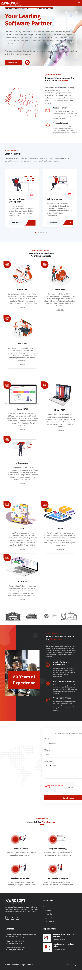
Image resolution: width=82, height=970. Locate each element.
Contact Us (50, 922)
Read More (15, 222)
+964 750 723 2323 (16, 943)
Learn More (12, 63)
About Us (49, 918)
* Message (48, 762)
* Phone (47, 750)
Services (49, 910)
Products (49, 906)
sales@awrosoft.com (17, 947)
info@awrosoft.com (16, 950)
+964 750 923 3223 (17, 941)
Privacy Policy (71, 965)
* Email (46, 739)
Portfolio (49, 914)
